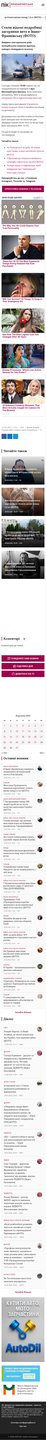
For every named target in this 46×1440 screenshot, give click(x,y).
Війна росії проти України (14, 818)
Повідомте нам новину (25, 658)
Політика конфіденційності (23, 1422)
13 (35, 731)
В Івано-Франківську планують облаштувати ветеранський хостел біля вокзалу (23, 472)
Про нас (23, 1426)
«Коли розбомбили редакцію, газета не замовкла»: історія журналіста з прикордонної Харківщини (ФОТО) (18, 1229)
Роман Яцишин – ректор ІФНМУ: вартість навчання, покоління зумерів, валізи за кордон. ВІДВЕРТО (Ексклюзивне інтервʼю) (18, 1203)
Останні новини (15, 758)
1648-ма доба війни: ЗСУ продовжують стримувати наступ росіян (19, 937)
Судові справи (9, 834)
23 (11, 742)
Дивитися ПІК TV (24, 673)
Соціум (6, 783)
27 (35, 742)
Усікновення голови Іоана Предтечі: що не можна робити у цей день (19, 869)
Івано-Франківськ (29, 430)
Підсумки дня (25, 666)
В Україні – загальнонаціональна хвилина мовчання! (19, 968)
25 (23, 742)
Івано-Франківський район (14, 799)
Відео (6, 1160)
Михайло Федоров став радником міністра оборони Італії (17, 921)
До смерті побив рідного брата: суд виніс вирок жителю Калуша (19, 838)
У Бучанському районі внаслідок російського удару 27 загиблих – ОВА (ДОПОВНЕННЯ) (19, 886)
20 (35, 736)
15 (4, 736)
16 (11, 736)
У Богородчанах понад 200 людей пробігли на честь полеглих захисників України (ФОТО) (22, 535)
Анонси (7, 1133)
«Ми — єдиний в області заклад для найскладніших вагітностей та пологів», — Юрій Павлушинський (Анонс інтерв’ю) (19, 1143)
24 (17, 742)
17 (17, 736)
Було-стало (9, 1082)
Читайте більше (23, 1012)
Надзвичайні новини (11, 430)
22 (4, 742)
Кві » (42, 752)
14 (41, 731)
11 (23, 731)
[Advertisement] (23, 609)
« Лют (4, 752)
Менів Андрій (33, 427)
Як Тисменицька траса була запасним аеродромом (17, 1280)
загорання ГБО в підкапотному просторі (22, 98)
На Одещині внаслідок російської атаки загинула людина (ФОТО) (16, 954)
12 (29, 731)
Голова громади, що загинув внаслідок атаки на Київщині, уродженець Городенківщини (20, 566)
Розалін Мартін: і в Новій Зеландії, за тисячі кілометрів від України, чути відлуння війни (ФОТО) (20, 1036)
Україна (6, 965)
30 (11, 747)
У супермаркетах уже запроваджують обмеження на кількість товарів (18, 1000)
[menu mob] (43, 5)
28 (41, 742)
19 (29, 736)
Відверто (8, 1193)
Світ (6, 1028)
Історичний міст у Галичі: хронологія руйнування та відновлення (16, 1088)
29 (4, 747)
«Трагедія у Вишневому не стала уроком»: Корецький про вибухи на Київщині (19, 984)
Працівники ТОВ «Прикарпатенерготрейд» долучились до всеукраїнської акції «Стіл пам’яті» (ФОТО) (18, 903)
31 (17, 747)
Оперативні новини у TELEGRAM (23, 189)
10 (17, 731)
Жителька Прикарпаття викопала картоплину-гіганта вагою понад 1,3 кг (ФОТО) (22, 504)
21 (41, 736)
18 (23, 736)
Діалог (8, 1019)
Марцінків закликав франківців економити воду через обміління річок (19, 853)
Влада (6, 848)
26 (29, 742)
